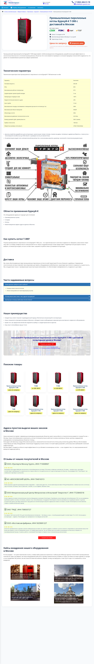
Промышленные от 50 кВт (46, 11)
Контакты (40, 7)
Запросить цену (77, 43)
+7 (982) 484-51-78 (82, 2)
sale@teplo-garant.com (83, 4)
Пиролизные (30, 11)
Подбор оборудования (19, 7)
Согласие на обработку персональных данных (51, 348)
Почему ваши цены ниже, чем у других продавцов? (20, 296)
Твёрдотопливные (22, 11)
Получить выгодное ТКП (47, 344)
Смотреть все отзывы (47, 537)
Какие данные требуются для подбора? (16, 284)
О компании (31, 7)
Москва (46, 4)
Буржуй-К (36, 11)
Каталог (6, 7)
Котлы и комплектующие (10, 11)
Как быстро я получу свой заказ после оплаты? (18, 300)
